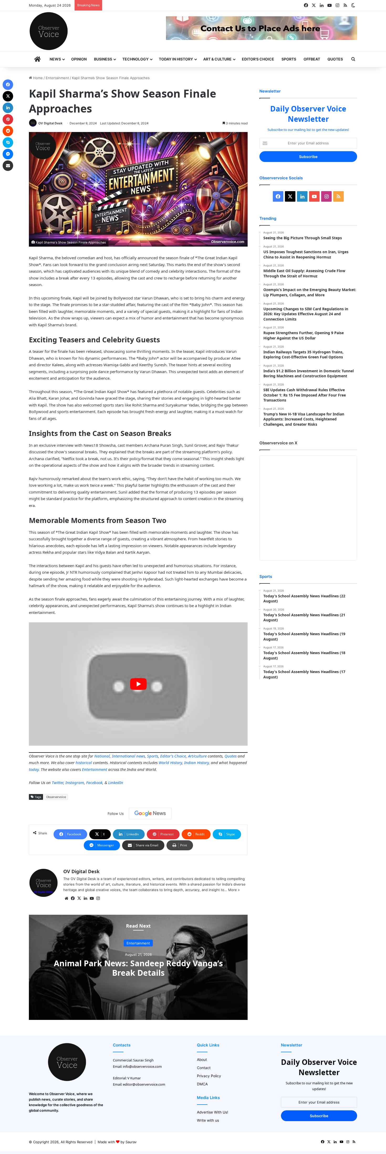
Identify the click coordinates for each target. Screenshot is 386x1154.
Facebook (94, 782)
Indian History (196, 762)
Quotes (335, 59)
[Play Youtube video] (138, 684)
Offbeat (312, 59)
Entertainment (57, 78)
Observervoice (56, 797)
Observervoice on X (278, 442)
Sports (288, 59)
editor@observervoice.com (144, 1084)
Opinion (79, 59)
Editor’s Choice (258, 59)
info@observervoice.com (142, 1066)
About (202, 1060)
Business (103, 59)
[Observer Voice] (48, 31)
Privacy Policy (209, 1076)
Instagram (74, 782)
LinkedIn (115, 782)
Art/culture (197, 756)
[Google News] (150, 813)
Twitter (57, 782)
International (123, 756)
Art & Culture (217, 59)
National (102, 756)
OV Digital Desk (50, 123)
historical (84, 762)
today (34, 769)
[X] (79, 898)
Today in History (176, 59)
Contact (204, 1068)
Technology (135, 59)
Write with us (208, 1120)
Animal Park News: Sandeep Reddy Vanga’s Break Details (138, 968)
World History (170, 762)
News (55, 59)
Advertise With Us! (212, 1112)
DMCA (202, 1084)
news (140, 756)
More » (234, 890)
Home (37, 78)
